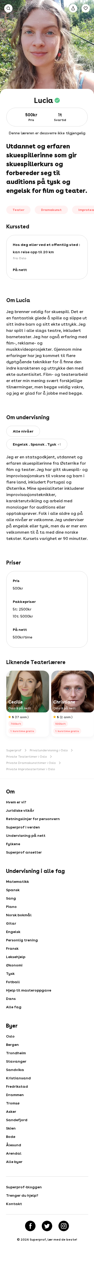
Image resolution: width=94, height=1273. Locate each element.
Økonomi (14, 965)
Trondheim (16, 1053)
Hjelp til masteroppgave (28, 990)
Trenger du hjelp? (22, 1195)
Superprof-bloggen (24, 1187)
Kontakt (14, 1204)
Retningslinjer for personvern (33, 819)
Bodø (10, 1136)
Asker (11, 1111)
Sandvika (15, 1070)
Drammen (15, 1095)
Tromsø (13, 1103)
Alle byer (14, 1162)
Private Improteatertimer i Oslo (30, 769)
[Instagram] (63, 1226)
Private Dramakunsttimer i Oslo (31, 763)
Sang (11, 898)
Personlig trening (22, 940)
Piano (11, 907)
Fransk (12, 948)
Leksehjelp (15, 957)
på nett (20, 270)
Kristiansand (18, 1078)
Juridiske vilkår (20, 810)
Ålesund (13, 1145)
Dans (11, 998)
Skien (11, 1128)
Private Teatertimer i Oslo (26, 756)
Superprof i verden (23, 827)
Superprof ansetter (24, 852)
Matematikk (17, 881)
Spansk (13, 890)
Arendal (13, 1153)
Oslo (10, 1036)
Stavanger (16, 1061)
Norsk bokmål (19, 915)
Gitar (11, 923)
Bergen (12, 1044)
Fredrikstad (17, 1086)
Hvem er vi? (16, 802)
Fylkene (13, 844)
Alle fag (13, 1007)
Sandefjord (16, 1120)
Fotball (13, 982)
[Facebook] (30, 1226)
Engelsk (13, 932)
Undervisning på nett (25, 835)
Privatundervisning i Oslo (49, 750)
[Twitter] (47, 1226)
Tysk (10, 973)
